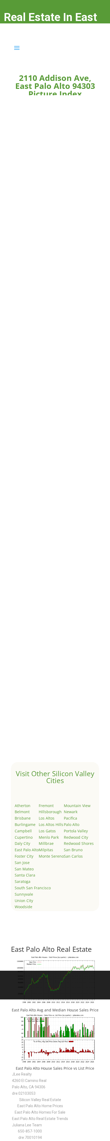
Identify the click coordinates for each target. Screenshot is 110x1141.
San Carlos (73, 856)
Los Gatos (47, 830)
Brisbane (23, 818)
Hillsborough (50, 811)
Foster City (24, 856)
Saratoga (22, 881)
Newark (70, 811)
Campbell (23, 830)
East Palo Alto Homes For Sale (40, 1112)
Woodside (23, 906)
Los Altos (46, 818)
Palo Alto (71, 824)
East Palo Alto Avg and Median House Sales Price (55, 1009)
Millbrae (46, 843)
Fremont (46, 805)
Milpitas (46, 849)
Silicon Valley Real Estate (40, 1100)
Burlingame (25, 824)
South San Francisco (33, 887)
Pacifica (70, 818)
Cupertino (24, 837)
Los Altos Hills (51, 824)
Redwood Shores (79, 843)
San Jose (22, 862)
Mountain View (77, 805)
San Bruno (73, 849)
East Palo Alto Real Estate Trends (40, 1119)
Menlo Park (49, 837)
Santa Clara (25, 875)
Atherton (22, 805)
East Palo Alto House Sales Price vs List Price (55, 1068)
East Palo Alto (27, 849)
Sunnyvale (24, 894)
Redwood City (76, 837)
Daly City (22, 843)
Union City (24, 900)
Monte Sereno (51, 856)
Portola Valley (76, 830)
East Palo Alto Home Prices (40, 1106)
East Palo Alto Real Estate (51, 949)
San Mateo (24, 868)
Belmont (22, 811)
